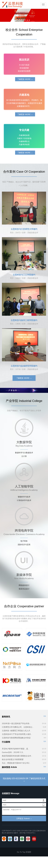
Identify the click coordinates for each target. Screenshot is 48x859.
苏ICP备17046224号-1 (27, 833)
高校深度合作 (32, 233)
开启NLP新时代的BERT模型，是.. (15, 749)
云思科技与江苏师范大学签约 (24, 229)
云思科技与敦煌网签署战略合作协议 (16, 738)
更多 (45, 716)
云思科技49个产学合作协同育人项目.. (17, 734)
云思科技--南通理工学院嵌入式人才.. (16, 731)
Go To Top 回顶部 (24, 852)
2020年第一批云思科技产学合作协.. (16, 723)
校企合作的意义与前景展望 (12, 759)
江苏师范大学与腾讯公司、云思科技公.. (17, 727)
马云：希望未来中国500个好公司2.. (16, 763)
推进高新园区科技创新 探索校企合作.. (17, 756)
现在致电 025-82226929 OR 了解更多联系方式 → (24, 779)
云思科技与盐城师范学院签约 (24, 366)
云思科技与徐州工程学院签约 (24, 320)
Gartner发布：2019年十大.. (13, 752)
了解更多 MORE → (25, 79)
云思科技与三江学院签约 (24, 275)
